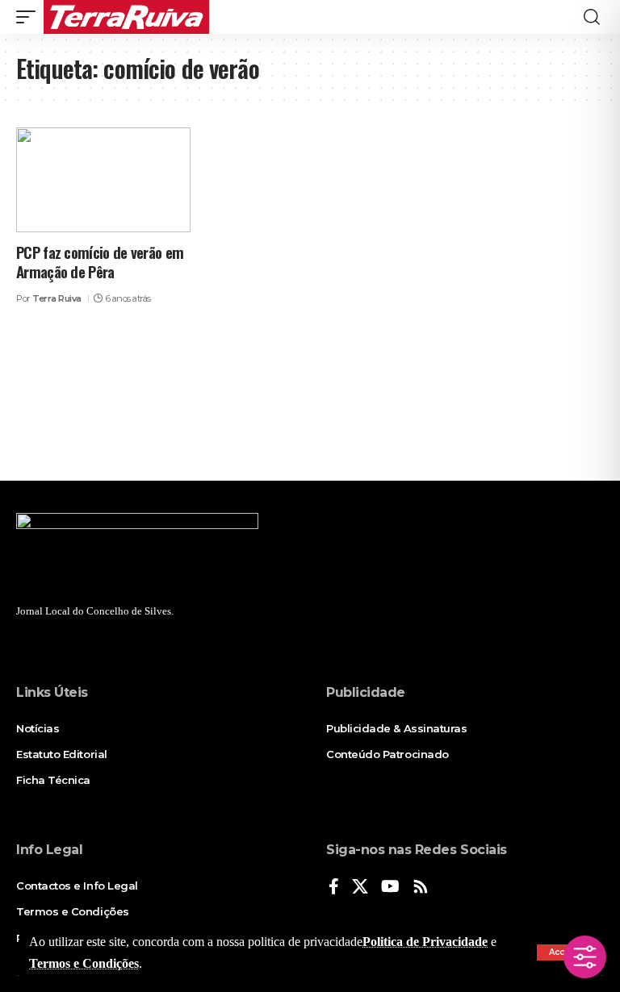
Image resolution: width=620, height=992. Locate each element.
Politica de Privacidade (425, 941)
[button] (30, 17)
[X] (360, 887)
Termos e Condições (84, 963)
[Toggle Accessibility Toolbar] (585, 957)
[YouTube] (390, 887)
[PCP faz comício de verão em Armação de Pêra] (103, 179)
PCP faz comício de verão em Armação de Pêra (99, 261)
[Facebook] (333, 887)
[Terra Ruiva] (126, 17)
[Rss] (420, 887)
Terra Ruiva (57, 298)
